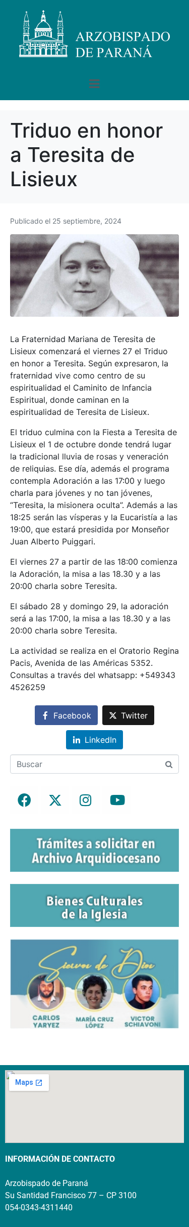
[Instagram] (86, 800)
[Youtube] (116, 800)
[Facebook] (24, 800)
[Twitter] (55, 800)
